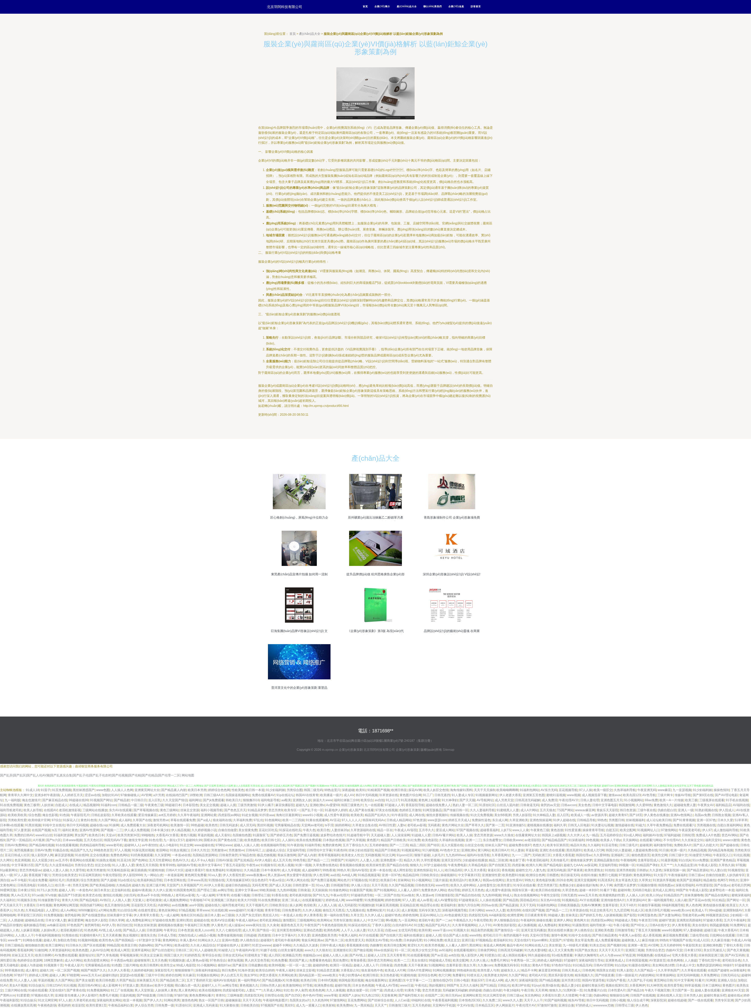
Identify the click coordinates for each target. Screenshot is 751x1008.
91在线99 (81, 855)
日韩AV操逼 (224, 860)
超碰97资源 (667, 920)
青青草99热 (167, 865)
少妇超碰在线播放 (474, 860)
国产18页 (635, 815)
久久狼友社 (323, 950)
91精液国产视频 (378, 790)
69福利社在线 (420, 1000)
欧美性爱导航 (673, 985)
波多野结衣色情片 (332, 835)
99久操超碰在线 (539, 955)
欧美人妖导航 (32, 810)
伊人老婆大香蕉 (510, 795)
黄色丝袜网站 (167, 910)
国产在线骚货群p (93, 915)
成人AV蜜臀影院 (445, 900)
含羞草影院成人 (648, 860)
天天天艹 (381, 1005)
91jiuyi (536, 985)
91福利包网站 (529, 790)
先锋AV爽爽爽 (591, 905)
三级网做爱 (235, 995)
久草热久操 (726, 865)
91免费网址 (738, 925)
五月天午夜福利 (735, 920)
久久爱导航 (77, 870)
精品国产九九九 (81, 850)
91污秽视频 (430, 850)
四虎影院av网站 (229, 815)
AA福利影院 (497, 915)
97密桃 (568, 940)
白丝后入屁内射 (508, 805)
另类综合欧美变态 (64, 875)
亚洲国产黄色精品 (722, 860)
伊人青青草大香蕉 (146, 915)
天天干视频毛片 (257, 905)
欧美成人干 (699, 910)
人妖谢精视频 (612, 915)
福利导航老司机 (11, 810)
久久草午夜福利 (188, 815)
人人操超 (691, 960)
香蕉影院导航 (415, 805)
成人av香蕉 (425, 900)
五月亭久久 (426, 830)
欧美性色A (106, 940)
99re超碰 (715, 910)
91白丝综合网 (127, 910)
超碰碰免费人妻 (685, 805)
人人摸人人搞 (327, 905)
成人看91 (31, 970)
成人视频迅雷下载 (594, 795)
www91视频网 (672, 930)
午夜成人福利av (247, 920)
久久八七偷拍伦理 (228, 930)
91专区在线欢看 (524, 885)
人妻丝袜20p (340, 830)
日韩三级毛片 (628, 845)
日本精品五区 (484, 1005)
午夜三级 (585, 995)
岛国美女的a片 (299, 1000)
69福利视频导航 (673, 905)
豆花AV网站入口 (431, 915)
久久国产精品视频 (401, 885)
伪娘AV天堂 (674, 950)
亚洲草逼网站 (140, 950)
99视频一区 (627, 865)
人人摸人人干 (24, 935)
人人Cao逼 (402, 1000)
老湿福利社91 (502, 940)
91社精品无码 (582, 965)
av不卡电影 (19, 880)
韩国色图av (666, 885)
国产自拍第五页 (499, 865)
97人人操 (585, 790)
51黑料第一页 (572, 990)
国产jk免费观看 (213, 800)
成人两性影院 (402, 870)
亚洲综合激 (566, 1005)
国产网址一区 (736, 900)
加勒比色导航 (66, 940)
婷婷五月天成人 (459, 820)
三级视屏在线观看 (711, 800)
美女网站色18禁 (663, 965)
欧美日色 (323, 830)
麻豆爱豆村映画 (549, 970)
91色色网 (90, 930)
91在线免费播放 (269, 900)
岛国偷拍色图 (241, 835)
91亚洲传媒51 (516, 825)
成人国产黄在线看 (361, 810)
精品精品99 (410, 875)
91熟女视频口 (179, 850)
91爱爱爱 (23, 995)
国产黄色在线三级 (230, 840)
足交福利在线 (120, 890)
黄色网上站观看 (429, 800)
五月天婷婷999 (670, 945)
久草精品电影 (477, 865)
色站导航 (454, 890)
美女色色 (584, 805)
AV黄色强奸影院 (504, 925)
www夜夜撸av (256, 875)
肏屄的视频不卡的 (515, 935)
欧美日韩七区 (270, 840)
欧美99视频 (277, 965)
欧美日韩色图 (105, 980)
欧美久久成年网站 (462, 885)
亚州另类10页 (570, 980)
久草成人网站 (272, 990)
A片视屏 (39, 840)
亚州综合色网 (427, 975)
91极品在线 (61, 850)
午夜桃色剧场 (47, 1005)
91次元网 (388, 855)
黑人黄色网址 (187, 990)
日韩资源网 (154, 930)
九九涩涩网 (621, 910)
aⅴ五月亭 (61, 860)
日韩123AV (54, 985)
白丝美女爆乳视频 (290, 950)
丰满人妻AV (188, 940)
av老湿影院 (532, 840)
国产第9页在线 (703, 795)
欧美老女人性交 (352, 855)
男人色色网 (693, 905)
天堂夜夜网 (389, 995)
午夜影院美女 (692, 945)
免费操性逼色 (481, 820)
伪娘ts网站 (145, 945)
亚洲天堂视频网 (585, 880)
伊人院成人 (727, 810)
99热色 (602, 820)
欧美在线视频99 (210, 990)
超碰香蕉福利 (489, 830)
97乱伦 (258, 820)
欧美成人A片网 (395, 970)
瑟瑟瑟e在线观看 (132, 975)
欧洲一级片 (678, 850)
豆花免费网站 (357, 1000)
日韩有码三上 (255, 850)
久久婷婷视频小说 (203, 830)
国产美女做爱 (84, 980)
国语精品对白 (529, 900)
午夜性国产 (312, 925)
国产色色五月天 (235, 810)
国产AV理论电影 (726, 795)
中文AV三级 (375, 920)
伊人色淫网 (321, 875)
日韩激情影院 (444, 895)
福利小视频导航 (212, 810)
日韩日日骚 (165, 995)
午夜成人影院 (707, 865)
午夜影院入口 (722, 855)
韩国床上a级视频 (554, 835)
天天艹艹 (666, 865)
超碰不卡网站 (282, 945)
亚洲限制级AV (733, 910)
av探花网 (590, 865)
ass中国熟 (196, 905)
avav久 (309, 950)
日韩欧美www (513, 840)
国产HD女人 (639, 925)
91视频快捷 (366, 905)
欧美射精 (328, 1005)
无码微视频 (373, 855)
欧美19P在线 (521, 985)
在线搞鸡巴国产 (177, 795)
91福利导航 (313, 845)
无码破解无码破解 (454, 990)
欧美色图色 (252, 840)
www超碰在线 (204, 845)
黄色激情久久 (663, 805)
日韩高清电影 (26, 885)
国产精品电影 (552, 865)
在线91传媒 (589, 875)
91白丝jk (685, 860)
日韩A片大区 (175, 870)
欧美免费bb (345, 1005)
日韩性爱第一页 (303, 885)
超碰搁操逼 (233, 1000)
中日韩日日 (139, 800)
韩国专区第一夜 (523, 890)
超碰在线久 (213, 905)
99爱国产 (337, 860)
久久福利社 (8, 900)
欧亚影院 (78, 1005)
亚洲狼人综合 (727, 980)
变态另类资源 (483, 835)
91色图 (116, 965)
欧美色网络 (675, 960)
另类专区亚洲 (724, 1000)
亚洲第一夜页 (637, 945)
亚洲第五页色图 (534, 795)
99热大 (529, 880)
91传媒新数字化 (49, 900)
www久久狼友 (504, 835)
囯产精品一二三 (318, 860)
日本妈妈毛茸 (412, 940)
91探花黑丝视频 (143, 850)
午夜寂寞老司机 (690, 830)
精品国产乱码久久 (377, 815)
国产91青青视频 (684, 820)
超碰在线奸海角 (587, 885)
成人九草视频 (290, 870)
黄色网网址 (170, 940)
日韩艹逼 (376, 990)
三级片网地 (130, 965)
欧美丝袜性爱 (375, 865)
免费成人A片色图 (708, 835)
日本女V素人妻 (55, 920)
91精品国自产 (673, 895)
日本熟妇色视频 (334, 840)
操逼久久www (322, 800)
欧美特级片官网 (39, 820)
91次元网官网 (47, 1000)
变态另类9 (275, 810)
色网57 (722, 880)
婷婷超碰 (475, 990)
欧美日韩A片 (500, 850)
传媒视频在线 (459, 815)
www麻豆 (664, 790)
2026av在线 (489, 905)
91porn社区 (405, 855)
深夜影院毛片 (164, 970)
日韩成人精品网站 (398, 820)
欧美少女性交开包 (424, 950)
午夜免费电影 (457, 865)
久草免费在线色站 (325, 865)
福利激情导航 (663, 845)
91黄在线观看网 (317, 820)
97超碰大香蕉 (712, 920)
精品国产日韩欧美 (393, 840)
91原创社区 (487, 805)
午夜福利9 (527, 920)
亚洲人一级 (686, 810)
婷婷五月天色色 (473, 890)
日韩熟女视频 (721, 815)
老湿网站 (162, 850)
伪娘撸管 (376, 945)
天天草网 (541, 990)
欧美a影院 (181, 945)
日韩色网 (588, 970)
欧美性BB (514, 910)
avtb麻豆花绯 (56, 925)
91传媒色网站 (338, 890)
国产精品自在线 (397, 865)
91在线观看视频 (67, 845)
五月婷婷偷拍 (378, 845)
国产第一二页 (495, 825)
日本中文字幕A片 (284, 935)
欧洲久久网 (534, 865)
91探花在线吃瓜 (290, 830)
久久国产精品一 (645, 970)
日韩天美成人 (571, 970)
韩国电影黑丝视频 (351, 980)
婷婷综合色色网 (219, 790)
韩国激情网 (626, 805)
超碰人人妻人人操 (55, 870)
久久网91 (6, 860)
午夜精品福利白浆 (120, 1005)
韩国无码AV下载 (115, 840)
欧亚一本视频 (132, 1000)
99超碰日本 (173, 805)
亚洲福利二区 (620, 855)
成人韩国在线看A (514, 955)
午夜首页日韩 (648, 920)
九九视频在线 (355, 910)
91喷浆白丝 (493, 955)
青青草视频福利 (329, 855)
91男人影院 (625, 970)
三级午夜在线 (646, 810)
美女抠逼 (555, 945)
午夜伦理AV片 (569, 800)
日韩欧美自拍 (249, 1005)
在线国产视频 (41, 830)
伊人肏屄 (301, 990)
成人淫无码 (247, 825)
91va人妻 (214, 875)
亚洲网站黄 (208, 815)
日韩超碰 (250, 935)
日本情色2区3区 (470, 1000)
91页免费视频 (61, 790)
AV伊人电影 (262, 860)
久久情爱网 (570, 995)
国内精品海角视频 (720, 850)
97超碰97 (570, 960)
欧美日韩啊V (44, 955)
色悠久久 (539, 845)
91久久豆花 (375, 930)
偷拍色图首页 (640, 855)
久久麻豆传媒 (720, 940)
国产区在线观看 (94, 945)
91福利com (109, 805)
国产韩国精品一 (126, 940)
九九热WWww (455, 855)
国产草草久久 (474, 825)
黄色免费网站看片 (201, 995)
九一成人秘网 (205, 895)
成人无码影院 (347, 905)
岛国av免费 (702, 815)
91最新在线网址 (639, 965)
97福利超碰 (672, 835)
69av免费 (651, 800)
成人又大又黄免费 (560, 950)
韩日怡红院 (124, 925)
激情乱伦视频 (112, 895)
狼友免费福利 (215, 870)
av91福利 (445, 950)
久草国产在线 (142, 820)
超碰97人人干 (211, 985)
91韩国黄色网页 (184, 890)
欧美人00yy (654, 895)
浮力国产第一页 (682, 990)
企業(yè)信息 (456, 6)
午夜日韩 (527, 990)
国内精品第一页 (310, 975)
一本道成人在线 (291, 915)
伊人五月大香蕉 (475, 870)
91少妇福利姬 (275, 790)
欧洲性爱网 (515, 915)
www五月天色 (588, 895)
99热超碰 (197, 825)
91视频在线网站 (208, 975)
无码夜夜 (434, 825)
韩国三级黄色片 (352, 805)
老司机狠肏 (154, 900)
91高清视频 (409, 800)
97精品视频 (187, 910)
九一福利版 (12, 800)
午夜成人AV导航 (387, 985)
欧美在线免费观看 (308, 840)
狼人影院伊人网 (42, 855)
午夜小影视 (621, 925)
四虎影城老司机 (233, 990)
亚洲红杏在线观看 (552, 850)
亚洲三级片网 (155, 885)
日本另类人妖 (692, 995)
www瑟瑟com (437, 820)
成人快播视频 (526, 925)
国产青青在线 (75, 990)
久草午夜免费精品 (659, 825)
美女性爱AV (514, 880)
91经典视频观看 (142, 855)
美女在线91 (700, 925)
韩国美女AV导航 (377, 940)
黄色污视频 (188, 835)
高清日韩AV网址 (89, 985)
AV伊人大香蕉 (214, 885)
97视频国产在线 (680, 940)
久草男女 (645, 880)
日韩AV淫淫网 (603, 965)
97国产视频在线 (467, 830)
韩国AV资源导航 (593, 980)
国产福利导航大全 (410, 995)
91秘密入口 (226, 950)
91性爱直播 (573, 830)
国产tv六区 (53, 840)
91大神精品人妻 (544, 815)
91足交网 (186, 845)
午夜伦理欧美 (482, 920)
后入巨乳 (154, 800)
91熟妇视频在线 (706, 810)
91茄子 (45, 790)
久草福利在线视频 (451, 840)
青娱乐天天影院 (607, 810)
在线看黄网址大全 (527, 835)
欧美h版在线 (551, 985)
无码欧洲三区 (541, 855)
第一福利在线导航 (336, 915)
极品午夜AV (515, 945)
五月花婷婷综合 (611, 835)
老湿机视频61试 (71, 930)
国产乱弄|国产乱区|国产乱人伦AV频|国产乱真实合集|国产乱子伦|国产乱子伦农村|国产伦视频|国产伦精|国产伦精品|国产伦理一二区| (90, 775)
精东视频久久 (584, 975)
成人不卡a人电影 (202, 860)
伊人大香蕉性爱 (234, 875)
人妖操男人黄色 (166, 990)
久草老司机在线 (84, 1000)
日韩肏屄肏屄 (228, 855)
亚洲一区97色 (706, 820)
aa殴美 (286, 800)
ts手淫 (329, 825)
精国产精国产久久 (93, 970)
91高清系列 (606, 880)
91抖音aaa (266, 815)
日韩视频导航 (340, 885)
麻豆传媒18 (650, 940)
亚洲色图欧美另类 (324, 935)
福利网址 (195, 800)
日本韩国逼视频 (637, 960)
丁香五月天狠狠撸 (647, 930)
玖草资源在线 (388, 795)
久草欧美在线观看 (124, 815)
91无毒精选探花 (118, 870)
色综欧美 (310, 905)
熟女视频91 (131, 935)
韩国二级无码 (313, 790)
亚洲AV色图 (230, 940)
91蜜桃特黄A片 (90, 935)
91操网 (114, 825)
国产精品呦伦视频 (41, 845)
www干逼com (442, 930)
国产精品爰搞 (508, 905)
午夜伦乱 (421, 985)
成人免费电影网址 (138, 920)
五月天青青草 (396, 955)
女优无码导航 (407, 930)
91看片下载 (608, 890)
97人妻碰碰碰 (692, 930)
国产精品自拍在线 (467, 895)
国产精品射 (121, 800)
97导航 (308, 985)
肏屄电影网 (72, 915)
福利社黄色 (70, 830)
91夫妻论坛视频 (602, 825)
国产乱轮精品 (243, 860)
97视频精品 (484, 940)
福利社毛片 (57, 880)
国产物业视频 (362, 950)
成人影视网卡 (111, 985)
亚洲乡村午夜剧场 (46, 795)
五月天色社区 (93, 840)
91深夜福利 (576, 840)
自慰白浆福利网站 (729, 825)
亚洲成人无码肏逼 (205, 1005)
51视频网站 (437, 965)
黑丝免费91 (341, 960)
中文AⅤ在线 (465, 1005)
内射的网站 (647, 975)
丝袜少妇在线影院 (360, 850)
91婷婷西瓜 (192, 955)
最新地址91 (87, 955)
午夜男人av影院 (630, 935)
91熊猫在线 (216, 880)
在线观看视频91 (465, 950)
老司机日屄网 (740, 885)
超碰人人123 (376, 955)
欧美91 (361, 790)
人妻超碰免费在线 (645, 850)
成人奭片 (511, 980)
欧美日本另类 (197, 790)
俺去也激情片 (31, 800)
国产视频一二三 (112, 830)
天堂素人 (138, 900)
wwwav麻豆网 (585, 810)
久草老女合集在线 (364, 825)
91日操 (664, 850)
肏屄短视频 (235, 960)
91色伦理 (155, 840)
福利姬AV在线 (653, 835)
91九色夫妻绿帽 (535, 950)
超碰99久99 (194, 840)
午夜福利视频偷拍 (47, 935)
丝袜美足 (572, 915)
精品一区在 (385, 830)
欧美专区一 (292, 810)
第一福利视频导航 (660, 900)
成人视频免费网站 (175, 900)
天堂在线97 (522, 940)
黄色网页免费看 (196, 875)
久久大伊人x (575, 835)
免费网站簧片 (376, 910)
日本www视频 (72, 840)
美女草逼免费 (584, 940)
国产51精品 (488, 985)
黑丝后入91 (270, 915)
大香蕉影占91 (350, 970)
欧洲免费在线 (323, 985)
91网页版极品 (432, 810)
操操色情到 (721, 790)
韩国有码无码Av (373, 820)
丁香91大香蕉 (732, 945)
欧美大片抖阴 (247, 900)
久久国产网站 (107, 820)
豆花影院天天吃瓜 (143, 905)
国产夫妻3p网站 (669, 915)
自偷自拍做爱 (227, 830)
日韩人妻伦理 (589, 800)
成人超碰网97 (311, 870)
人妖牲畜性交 (486, 885)
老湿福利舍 (448, 905)
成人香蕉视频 (651, 935)
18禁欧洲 (195, 795)
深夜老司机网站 (158, 825)
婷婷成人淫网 (38, 975)
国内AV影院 (359, 870)
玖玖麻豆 (189, 975)
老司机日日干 (492, 935)
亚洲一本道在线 (381, 870)
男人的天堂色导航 (257, 960)
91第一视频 (303, 865)
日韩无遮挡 (442, 795)
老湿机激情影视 (70, 810)
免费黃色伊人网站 (433, 890)
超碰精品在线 (34, 920)
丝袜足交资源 (189, 810)
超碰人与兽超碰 (31, 965)
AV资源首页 (657, 960)
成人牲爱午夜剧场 (497, 890)
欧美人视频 (286, 865)
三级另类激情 (246, 805)
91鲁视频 (292, 980)
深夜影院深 (658, 1000)
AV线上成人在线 (110, 930)
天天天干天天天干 (611, 950)
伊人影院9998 (132, 875)
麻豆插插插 (139, 870)
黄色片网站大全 (453, 825)
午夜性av (252, 865)
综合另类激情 (89, 880)
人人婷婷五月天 (72, 795)
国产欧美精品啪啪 (102, 885)
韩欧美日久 (233, 800)
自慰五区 (612, 830)
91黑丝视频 (33, 825)
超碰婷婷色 (320, 965)
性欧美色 (238, 790)
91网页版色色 (647, 915)
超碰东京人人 (510, 970)
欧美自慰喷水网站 (96, 960)
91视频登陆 (736, 870)
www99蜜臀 (354, 900)
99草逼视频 (693, 985)
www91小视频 (312, 815)
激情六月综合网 (469, 905)
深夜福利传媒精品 (207, 970)
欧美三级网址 (54, 945)
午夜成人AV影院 (405, 830)
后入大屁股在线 (452, 845)
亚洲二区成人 (291, 900)
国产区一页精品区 (18, 840)
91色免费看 (279, 960)
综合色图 (34, 815)
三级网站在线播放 (94, 810)
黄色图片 (373, 840)
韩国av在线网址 (494, 880)
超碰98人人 (132, 845)
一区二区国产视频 (66, 970)
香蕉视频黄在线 (357, 945)
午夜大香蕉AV (728, 930)
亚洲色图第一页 (391, 860)
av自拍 (379, 800)
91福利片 (351, 860)
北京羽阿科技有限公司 (284, 7)
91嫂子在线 (268, 950)
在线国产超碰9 (718, 970)
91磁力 (640, 825)
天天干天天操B (484, 790)
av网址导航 (225, 890)
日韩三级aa (515, 995)
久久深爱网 (162, 855)
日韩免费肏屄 (291, 910)
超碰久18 (46, 970)
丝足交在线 (102, 865)
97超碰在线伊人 (228, 945)
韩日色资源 (628, 810)
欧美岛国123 (632, 795)
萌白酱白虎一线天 (187, 985)
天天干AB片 (628, 905)
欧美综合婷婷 (265, 970)
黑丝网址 (475, 945)
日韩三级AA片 (214, 795)
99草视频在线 (14, 970)
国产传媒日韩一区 (455, 810)
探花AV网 (415, 790)
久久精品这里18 (685, 865)
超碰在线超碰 (677, 1000)
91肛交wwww (261, 945)
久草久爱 (304, 935)
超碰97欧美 (343, 985)
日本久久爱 (725, 820)
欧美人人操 (464, 835)
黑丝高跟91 (574, 850)
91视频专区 (269, 865)
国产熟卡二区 (334, 940)
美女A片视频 (18, 985)
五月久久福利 (469, 985)
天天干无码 (527, 905)
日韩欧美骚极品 (568, 905)
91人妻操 (517, 850)
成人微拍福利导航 (725, 830)
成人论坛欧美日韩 (658, 820)
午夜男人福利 (347, 935)
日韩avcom (569, 805)
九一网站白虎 (153, 875)
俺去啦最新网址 (376, 980)
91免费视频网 (374, 900)
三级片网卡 (665, 795)
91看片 (700, 980)
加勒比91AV (110, 795)
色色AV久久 (180, 860)
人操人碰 (680, 900)
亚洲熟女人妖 (302, 800)
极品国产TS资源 (69, 895)
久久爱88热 (644, 805)
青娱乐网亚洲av (312, 940)
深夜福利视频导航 (454, 910)
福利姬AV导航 (187, 865)
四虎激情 (264, 935)
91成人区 (393, 910)
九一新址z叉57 (173, 840)
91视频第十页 (53, 965)
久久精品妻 (252, 870)
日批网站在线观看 (722, 935)
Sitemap (448, 749)
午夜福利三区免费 (196, 925)
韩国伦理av (584, 855)
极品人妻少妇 (570, 985)
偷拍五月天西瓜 (334, 910)
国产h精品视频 (549, 980)
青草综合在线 (211, 955)
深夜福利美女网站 (109, 1000)
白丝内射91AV (402, 925)
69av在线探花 (383, 950)
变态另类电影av (30, 870)
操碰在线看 (544, 920)
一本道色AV (84, 890)
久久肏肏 (273, 925)
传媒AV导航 (683, 795)
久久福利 (594, 845)
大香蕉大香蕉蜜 (563, 855)
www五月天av (91, 975)
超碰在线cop (99, 825)
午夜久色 (309, 830)
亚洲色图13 (397, 980)
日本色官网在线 (175, 880)
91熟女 (526, 965)
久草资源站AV (636, 900)
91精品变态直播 (328, 970)
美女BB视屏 (502, 815)
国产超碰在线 (729, 845)
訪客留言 (476, 6)
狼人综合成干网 (638, 1000)
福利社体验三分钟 (346, 800)
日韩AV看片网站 (443, 835)
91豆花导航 (610, 845)
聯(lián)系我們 (432, 6)
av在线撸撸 (180, 905)
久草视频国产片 (191, 885)
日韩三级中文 (678, 855)
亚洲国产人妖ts (349, 995)
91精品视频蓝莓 (369, 875)
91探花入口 (71, 820)
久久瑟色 (655, 870)
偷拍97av (224, 965)
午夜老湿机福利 (537, 860)
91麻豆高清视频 (387, 905)
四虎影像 (518, 865)
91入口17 (392, 800)
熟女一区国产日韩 (211, 1000)
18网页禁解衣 (53, 960)
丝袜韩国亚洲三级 (710, 955)
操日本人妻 (212, 915)
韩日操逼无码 (570, 875)
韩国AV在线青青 (307, 795)
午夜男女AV (705, 805)
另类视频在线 (706, 825)
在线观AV (50, 810)
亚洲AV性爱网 (89, 830)
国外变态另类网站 (380, 960)
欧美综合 (367, 800)
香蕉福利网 (25, 950)
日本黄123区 (26, 890)
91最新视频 (669, 860)
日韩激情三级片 (400, 1005)
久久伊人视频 (311, 910)
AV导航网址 (485, 800)
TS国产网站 (565, 810)
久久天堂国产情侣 (174, 800)
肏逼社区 (494, 870)
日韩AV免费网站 (16, 845)
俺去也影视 (50, 815)
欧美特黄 (425, 930)
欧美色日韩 (308, 980)
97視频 (741, 865)
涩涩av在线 (92, 795)
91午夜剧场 (295, 845)
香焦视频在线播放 (352, 865)
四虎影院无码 (478, 915)
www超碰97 (237, 910)
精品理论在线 (429, 905)
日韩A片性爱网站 (419, 970)
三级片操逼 (440, 880)
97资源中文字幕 (150, 940)
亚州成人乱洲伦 (663, 890)
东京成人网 (500, 820)
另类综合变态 (84, 865)
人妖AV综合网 (99, 950)
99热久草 (343, 870)
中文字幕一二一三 (418, 980)
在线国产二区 (434, 995)
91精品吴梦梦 (257, 810)
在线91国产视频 (533, 910)
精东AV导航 (576, 1000)
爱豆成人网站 (445, 830)
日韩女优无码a (232, 955)
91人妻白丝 (718, 870)
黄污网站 (484, 850)
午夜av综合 (277, 880)
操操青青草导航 (593, 830)
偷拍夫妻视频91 (437, 815)
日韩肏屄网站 (486, 950)
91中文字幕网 (683, 980)
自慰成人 (61, 805)
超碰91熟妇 (110, 975)
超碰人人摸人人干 (365, 965)
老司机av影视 (416, 825)
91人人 (439, 870)
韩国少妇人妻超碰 (618, 850)
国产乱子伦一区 (312, 810)
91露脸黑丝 (580, 925)
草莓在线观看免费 (182, 820)
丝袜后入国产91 (496, 845)
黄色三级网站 (169, 810)
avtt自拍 (454, 955)
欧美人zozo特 (204, 930)
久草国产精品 (125, 980)
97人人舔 (20, 875)
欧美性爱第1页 (96, 1005)
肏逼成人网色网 (494, 945)
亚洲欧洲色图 (712, 945)
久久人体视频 (335, 990)
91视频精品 (570, 900)
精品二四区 (418, 845)
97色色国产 (75, 925)
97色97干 (20, 975)
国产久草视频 (355, 840)
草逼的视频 (205, 835)
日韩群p (642, 870)
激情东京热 (148, 935)
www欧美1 (329, 975)
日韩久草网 (116, 920)
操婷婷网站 (343, 825)
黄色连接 (557, 830)
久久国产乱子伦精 (639, 980)
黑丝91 (289, 1005)
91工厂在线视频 (122, 990)
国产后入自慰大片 (705, 845)
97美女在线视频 (386, 810)
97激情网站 (669, 830)
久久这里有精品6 (61, 865)
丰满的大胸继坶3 (586, 955)
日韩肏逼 (304, 890)
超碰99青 (624, 890)
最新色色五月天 (292, 925)
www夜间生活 (255, 925)
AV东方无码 (549, 790)
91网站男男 (172, 1000)
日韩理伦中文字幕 (319, 850)
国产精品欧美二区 (172, 980)
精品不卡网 (529, 970)
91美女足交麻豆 (151, 955)
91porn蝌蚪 (540, 940)
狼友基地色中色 (372, 970)
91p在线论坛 (285, 795)
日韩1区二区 (184, 950)
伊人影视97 (90, 995)
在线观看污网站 (651, 840)
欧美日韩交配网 (395, 945)
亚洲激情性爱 (491, 875)
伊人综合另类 (144, 1005)
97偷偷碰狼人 (130, 795)
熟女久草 (469, 965)
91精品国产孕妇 (647, 865)
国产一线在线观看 (700, 1000)
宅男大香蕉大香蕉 (684, 955)
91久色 (19, 910)
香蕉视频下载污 (39, 875)
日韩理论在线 (274, 995)
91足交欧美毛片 (601, 910)
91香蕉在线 (280, 895)
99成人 (507, 895)
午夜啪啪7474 (199, 900)
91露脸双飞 (261, 835)
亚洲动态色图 (312, 930)
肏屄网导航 (92, 925)
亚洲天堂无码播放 (533, 930)
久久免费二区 (491, 1000)
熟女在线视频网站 (526, 895)
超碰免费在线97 (520, 845)
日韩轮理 (688, 835)
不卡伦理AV (671, 840)
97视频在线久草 (42, 995)
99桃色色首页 (103, 850)
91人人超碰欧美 (205, 950)
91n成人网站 (632, 835)
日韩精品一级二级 (130, 805)
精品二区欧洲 (498, 860)
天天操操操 (319, 890)
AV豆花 (335, 820)
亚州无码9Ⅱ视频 (688, 975)
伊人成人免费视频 (136, 830)
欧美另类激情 (96, 870)
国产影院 (629, 915)
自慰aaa (391, 930)
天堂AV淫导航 (540, 935)
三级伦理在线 (698, 935)
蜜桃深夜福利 (740, 895)
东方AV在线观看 (120, 810)
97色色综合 (218, 960)
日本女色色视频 (363, 985)
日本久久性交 (200, 850)
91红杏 (288, 990)
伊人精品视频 (180, 830)
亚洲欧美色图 (604, 930)
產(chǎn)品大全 (407, 6)
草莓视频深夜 (129, 955)
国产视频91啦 (616, 945)
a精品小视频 (207, 935)
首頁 (365, 6)
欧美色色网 (317, 990)
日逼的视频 (127, 995)
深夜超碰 (348, 790)
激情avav (614, 795)
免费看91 (458, 975)
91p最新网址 (9, 870)
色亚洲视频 (22, 860)
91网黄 (711, 980)
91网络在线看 (32, 940)
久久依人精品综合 (202, 945)
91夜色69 (340, 850)
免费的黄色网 (331, 845)
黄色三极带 (32, 805)
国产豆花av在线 (699, 900)
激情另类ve (161, 820)
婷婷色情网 (393, 900)
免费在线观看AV (263, 795)
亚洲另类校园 (625, 870)
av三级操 (228, 915)
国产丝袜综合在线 (380, 1000)
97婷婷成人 (584, 1005)
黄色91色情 (89, 820)
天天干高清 (379, 885)
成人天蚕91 (223, 835)
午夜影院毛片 (80, 815)
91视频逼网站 (411, 850)
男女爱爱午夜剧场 (299, 875)
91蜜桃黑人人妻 (508, 810)
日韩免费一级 (164, 1005)
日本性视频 (44, 905)
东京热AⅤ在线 (550, 900)
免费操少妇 (567, 885)
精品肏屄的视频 (482, 930)
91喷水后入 (475, 975)
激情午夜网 (559, 935)
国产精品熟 (510, 900)
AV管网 (146, 795)
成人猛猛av (236, 925)
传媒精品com (312, 955)
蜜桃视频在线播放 (539, 825)
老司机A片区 (538, 975)
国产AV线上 (357, 955)
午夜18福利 (511, 990)
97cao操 (38, 895)
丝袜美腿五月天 (147, 980)
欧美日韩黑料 (149, 965)
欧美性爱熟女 (594, 870)
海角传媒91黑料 (461, 790)
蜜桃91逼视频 (555, 795)
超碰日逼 (710, 930)
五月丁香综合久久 (355, 845)
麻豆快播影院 (284, 805)
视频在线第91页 (616, 985)
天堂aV (111, 835)
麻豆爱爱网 (76, 920)
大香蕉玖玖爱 (551, 995)
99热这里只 (332, 790)
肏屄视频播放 (23, 850)
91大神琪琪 (655, 985)
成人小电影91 (168, 845)
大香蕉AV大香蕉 (167, 835)
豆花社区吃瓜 (268, 830)
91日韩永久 (74, 945)
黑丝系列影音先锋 (560, 975)
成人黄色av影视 (197, 960)
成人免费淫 (549, 800)
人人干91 (485, 925)
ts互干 (56, 830)
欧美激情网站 (292, 985)
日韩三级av (696, 875)
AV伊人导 (108, 925)
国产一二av (444, 920)
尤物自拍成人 (187, 935)
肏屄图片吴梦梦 (625, 885)
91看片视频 (255, 910)
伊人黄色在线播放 (656, 815)
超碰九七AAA (573, 865)
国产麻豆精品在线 (54, 800)
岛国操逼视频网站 (237, 795)
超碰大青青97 (618, 815)
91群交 (374, 880)
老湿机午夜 (426, 920)
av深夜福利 (738, 970)
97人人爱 (408, 900)
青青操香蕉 (358, 960)
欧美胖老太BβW (495, 975)
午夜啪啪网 (628, 860)
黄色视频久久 (249, 985)
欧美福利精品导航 (149, 880)
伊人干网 (606, 885)
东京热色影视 (389, 975)
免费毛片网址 (499, 960)
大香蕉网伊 (637, 985)
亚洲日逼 (468, 940)
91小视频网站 (633, 800)
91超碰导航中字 (358, 835)
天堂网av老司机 (312, 825)
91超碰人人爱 (421, 835)
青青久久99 (70, 900)
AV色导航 (649, 795)
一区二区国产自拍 (387, 895)
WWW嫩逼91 (87, 910)
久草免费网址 (710, 975)
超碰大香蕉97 (194, 870)
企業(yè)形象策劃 (351, 749)
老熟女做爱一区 (357, 990)
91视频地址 (234, 870)
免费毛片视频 (108, 995)
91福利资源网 (63, 835)
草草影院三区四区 (29, 915)
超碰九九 (302, 805)
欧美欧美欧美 (17, 815)
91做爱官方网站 (700, 855)
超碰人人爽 (57, 975)
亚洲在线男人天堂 (669, 995)
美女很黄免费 (247, 830)
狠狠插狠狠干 (184, 970)
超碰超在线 (201, 920)
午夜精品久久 (462, 920)
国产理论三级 (206, 890)
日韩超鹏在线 (257, 965)
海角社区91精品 (192, 915)
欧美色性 (211, 825)
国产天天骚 (467, 800)
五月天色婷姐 (421, 1005)
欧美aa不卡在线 (148, 895)
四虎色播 (400, 965)
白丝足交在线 (474, 845)
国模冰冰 (210, 840)
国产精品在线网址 (717, 895)
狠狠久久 (416, 865)
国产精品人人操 (134, 930)
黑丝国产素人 (298, 960)
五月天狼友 (547, 810)
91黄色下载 (412, 990)
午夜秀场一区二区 (523, 960)
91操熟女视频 (105, 860)
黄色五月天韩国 (147, 865)
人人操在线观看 (490, 900)
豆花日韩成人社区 (17, 855)
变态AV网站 (729, 835)
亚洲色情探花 (422, 870)
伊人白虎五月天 (232, 975)
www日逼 (406, 985)
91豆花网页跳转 (90, 875)
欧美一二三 (402, 960)
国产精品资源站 (698, 870)
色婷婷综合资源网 (29, 960)
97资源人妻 (131, 985)
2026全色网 (564, 880)
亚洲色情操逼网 (541, 820)
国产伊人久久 (153, 1000)
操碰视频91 (448, 875)
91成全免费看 (38, 880)
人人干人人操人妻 (353, 930)
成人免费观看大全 (133, 825)
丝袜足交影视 (305, 970)
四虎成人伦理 (393, 990)
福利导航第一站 (601, 925)
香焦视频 (508, 870)
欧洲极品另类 (291, 955)
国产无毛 (41, 865)
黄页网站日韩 (663, 980)
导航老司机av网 (693, 915)
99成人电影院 (185, 965)
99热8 (663, 940)
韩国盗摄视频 (719, 925)
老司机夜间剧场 (300, 895)
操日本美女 (102, 890)
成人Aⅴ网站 (68, 910)
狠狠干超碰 (422, 855)
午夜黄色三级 (154, 805)
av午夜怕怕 (150, 845)
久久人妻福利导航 (482, 810)
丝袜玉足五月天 (23, 955)
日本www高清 (197, 880)
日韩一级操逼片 (626, 975)
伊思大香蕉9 (268, 975)
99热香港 (328, 870)
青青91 (220, 995)
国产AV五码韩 (735, 955)
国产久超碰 (108, 880)
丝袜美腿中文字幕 (119, 915)
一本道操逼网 (173, 875)
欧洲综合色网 (535, 875)
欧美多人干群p (610, 840)
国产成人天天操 (280, 885)
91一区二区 (403, 950)
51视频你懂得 (647, 885)
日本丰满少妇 (160, 830)
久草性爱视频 (430, 860)
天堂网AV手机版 (443, 1005)
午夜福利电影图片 (275, 1000)
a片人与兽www (610, 955)
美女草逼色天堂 (626, 880)
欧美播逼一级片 (331, 795)
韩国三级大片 (173, 955)
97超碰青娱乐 (468, 900)
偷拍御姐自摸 (34, 945)
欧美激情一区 (180, 825)
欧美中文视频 (164, 985)
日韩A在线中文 (659, 925)
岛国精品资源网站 (204, 855)
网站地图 (188, 775)
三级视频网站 (306, 920)
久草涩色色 (570, 890)
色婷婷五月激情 (410, 810)
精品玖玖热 (578, 845)
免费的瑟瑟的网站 (708, 965)
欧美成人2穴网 (594, 850)
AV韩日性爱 (387, 825)
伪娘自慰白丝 (667, 810)
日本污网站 (476, 910)
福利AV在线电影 (224, 980)
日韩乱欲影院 (100, 815)
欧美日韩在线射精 (548, 890)
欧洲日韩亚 (399, 790)
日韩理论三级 (260, 895)
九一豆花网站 (407, 920)
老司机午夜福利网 (287, 940)
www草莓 (330, 995)
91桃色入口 (46, 885)
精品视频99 (91, 805)
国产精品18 (635, 990)
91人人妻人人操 (25, 980)
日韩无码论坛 (730, 975)
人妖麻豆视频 (29, 930)
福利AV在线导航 (478, 855)
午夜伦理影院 (111, 875)
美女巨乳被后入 (714, 950)
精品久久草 (411, 860)
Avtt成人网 (349, 875)
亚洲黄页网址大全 (147, 790)
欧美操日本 (388, 880)
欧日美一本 (63, 885)
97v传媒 (51, 895)
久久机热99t (320, 1000)
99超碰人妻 (556, 915)
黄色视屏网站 (642, 875)
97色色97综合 (561, 965)
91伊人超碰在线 (564, 820)
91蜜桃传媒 (156, 870)
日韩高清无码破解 (527, 800)
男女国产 (81, 835)
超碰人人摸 (228, 805)
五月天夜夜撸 (111, 935)
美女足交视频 (209, 805)
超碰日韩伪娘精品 (237, 885)
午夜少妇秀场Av (350, 975)
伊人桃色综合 (583, 930)
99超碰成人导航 (626, 920)
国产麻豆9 (239, 965)
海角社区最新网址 (288, 815)
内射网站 (164, 905)
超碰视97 (266, 940)
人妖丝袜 (47, 805)
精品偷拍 (709, 880)
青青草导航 (272, 910)
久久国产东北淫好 (248, 915)
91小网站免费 (433, 940)
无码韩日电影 (641, 890)
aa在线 (335, 875)
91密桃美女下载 (255, 955)
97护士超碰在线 (435, 865)
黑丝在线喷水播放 (560, 930)
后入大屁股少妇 (43, 860)
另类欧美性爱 (17, 820)
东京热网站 (532, 995)
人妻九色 (539, 870)
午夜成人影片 (74, 965)
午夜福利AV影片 (247, 950)
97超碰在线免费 (163, 920)
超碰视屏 (646, 845)
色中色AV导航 (312, 995)
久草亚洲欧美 (518, 820)
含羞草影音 (610, 905)
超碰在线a (735, 995)
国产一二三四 (399, 845)
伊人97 (707, 830)
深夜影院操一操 (674, 870)
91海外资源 (246, 970)
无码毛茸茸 (260, 885)
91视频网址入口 (648, 830)
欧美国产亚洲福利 (689, 880)
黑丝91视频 (265, 825)
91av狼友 (407, 895)
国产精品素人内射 (173, 790)
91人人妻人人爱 (123, 865)
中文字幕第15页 (22, 865)
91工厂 (428, 795)
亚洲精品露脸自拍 (606, 860)
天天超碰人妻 (380, 835)
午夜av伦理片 (339, 895)
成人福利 (125, 820)
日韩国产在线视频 (642, 995)
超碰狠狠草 (142, 960)
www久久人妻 (495, 910)
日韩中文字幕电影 (604, 805)
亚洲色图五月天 (612, 800)
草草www (203, 910)
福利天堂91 (713, 840)
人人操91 (288, 840)
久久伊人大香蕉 (118, 970)
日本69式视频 (327, 980)
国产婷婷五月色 (281, 835)
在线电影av (662, 955)
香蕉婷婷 (64, 1005)
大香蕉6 (29, 905)
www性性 (442, 885)
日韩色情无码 (424, 885)
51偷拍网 (40, 950)
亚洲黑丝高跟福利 (689, 920)
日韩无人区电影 (579, 825)
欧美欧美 (357, 815)
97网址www (224, 845)
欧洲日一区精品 (341, 965)
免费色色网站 (119, 855)
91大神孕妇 (450, 800)
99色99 (5, 955)
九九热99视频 (286, 890)
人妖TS (505, 830)
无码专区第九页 (429, 910)
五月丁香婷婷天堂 (199, 980)
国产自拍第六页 (391, 935)
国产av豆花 (439, 955)
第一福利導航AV (249, 980)
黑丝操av (146, 985)
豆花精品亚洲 (409, 905)
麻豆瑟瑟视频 (64, 855)
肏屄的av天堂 (550, 805)
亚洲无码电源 (556, 870)
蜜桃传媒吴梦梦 (581, 860)
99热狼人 (167, 895)
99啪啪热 (147, 835)
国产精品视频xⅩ (273, 980)
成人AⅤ (349, 795)
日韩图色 (552, 875)
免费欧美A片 (683, 845)
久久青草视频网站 (464, 925)
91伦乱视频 (741, 855)
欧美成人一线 (580, 815)
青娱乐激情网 (286, 855)
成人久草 (248, 930)
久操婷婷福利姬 (142, 970)
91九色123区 (370, 995)
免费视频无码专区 (506, 965)
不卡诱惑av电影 (121, 960)
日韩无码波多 (228, 825)
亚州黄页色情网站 (289, 930)
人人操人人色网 (122, 790)
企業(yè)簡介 (382, 6)
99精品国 (113, 945)
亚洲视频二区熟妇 (223, 900)
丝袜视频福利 (635, 820)
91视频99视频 (87, 940)
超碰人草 (49, 940)
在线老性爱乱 (147, 910)
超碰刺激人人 (631, 940)
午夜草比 (170, 930)
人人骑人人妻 (121, 900)
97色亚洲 (628, 955)
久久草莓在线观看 (693, 970)
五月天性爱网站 (160, 860)
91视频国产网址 (101, 800)
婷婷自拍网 (173, 975)
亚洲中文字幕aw (246, 890)
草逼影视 (532, 850)
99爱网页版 (8, 890)
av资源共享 (599, 815)
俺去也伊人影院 (96, 920)
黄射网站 (564, 925)
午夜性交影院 (550, 895)
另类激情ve (219, 850)
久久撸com (485, 965)
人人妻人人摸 (369, 860)
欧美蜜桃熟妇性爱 (611, 895)
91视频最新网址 (486, 795)
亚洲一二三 (473, 840)
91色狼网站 (273, 820)
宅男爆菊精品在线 (287, 825)
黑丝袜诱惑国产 (84, 790)
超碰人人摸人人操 (335, 955)
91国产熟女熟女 (586, 950)
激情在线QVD (442, 980)
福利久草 (560, 825)
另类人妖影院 (522, 815)
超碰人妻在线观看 (707, 990)
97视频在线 (359, 880)
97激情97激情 (547, 1005)
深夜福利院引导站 (591, 960)
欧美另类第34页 (129, 835)
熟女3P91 (251, 975)
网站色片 (343, 880)
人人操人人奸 (635, 895)
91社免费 (413, 840)
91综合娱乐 (37, 985)
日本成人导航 (167, 935)
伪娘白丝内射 (492, 990)
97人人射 (65, 1000)
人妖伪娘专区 (735, 875)
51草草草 (741, 820)
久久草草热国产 (669, 970)
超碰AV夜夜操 (141, 890)
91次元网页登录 (494, 995)
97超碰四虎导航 (362, 895)
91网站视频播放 (444, 970)
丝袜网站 (404, 880)
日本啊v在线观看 (11, 825)
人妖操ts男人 (50, 930)
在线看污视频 (240, 895)
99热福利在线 (466, 970)
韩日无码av (453, 995)
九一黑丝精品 (363, 1005)
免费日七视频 (607, 875)
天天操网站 (630, 840)
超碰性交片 (523, 870)
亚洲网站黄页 (472, 995)
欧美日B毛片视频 (657, 910)
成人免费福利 (547, 925)
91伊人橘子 (266, 805)
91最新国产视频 (361, 890)
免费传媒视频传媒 (229, 935)
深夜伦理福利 (685, 885)
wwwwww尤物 (603, 1005)
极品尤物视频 (266, 855)
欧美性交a (167, 965)
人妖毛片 (437, 855)
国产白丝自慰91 (163, 950)
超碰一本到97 (588, 890)
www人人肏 (520, 830)
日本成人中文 (685, 965)
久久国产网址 (517, 975)
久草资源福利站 (60, 950)
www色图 (103, 790)
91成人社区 (701, 940)
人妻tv (401, 825)
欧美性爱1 (504, 885)
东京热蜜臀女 (492, 840)
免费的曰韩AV (24, 835)
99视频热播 (645, 955)
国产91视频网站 (385, 890)
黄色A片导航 (541, 965)
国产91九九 (321, 895)
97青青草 (222, 895)
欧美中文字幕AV (209, 865)
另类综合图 (294, 790)
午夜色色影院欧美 (334, 925)
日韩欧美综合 (429, 875)
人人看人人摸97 (408, 890)
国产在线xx (722, 885)
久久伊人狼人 (479, 960)
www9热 (475, 935)
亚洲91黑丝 (184, 920)
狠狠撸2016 (251, 800)
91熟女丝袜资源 (145, 925)
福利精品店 (723, 805)
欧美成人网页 (120, 950)
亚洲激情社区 (342, 950)
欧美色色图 (80, 950)
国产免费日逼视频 (306, 835)
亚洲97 (246, 945)
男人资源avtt (276, 875)
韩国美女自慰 (605, 970)
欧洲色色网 (331, 930)
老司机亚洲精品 (270, 920)
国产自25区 (293, 995)
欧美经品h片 (458, 880)
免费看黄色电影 (320, 960)
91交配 (419, 925)
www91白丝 (43, 835)
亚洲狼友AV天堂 (732, 990)
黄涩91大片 (415, 945)
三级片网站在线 (16, 990)
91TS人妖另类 (47, 890)
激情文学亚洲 (137, 840)
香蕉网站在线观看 (82, 860)
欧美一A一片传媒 (671, 800)
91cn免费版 (700, 860)
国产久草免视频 (107, 955)
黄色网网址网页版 (65, 905)
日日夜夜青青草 (535, 915)
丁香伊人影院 (381, 925)
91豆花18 (123, 860)
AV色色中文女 (450, 850)
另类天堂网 (80, 885)
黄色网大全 (581, 920)
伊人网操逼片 (505, 1005)
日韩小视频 (617, 1000)
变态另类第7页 (547, 885)
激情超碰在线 (624, 825)
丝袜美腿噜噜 (694, 895)
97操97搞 (181, 995)
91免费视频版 (53, 915)
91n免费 (396, 940)
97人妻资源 (22, 830)
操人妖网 (295, 905)
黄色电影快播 (545, 880)
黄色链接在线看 (714, 905)
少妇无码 (129, 895)
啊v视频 (391, 920)
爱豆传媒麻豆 (147, 815)
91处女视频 (250, 815)
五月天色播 (159, 960)
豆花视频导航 (568, 790)
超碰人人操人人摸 (246, 845)
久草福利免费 (242, 820)
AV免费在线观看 (65, 955)
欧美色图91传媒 (513, 875)
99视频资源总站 (717, 915)
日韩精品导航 (586, 820)
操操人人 (359, 920)
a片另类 (158, 795)
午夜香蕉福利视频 (444, 1000)
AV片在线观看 (589, 900)
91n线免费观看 (562, 955)
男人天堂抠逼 (144, 990)
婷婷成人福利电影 (549, 960)
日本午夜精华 (270, 870)
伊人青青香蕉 (313, 915)
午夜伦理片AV (526, 1005)
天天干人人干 (533, 1000)
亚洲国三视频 (634, 950)
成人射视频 (409, 910)
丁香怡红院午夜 (709, 960)
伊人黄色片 (219, 925)
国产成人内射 (307, 855)
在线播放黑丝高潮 (23, 1005)
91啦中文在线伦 (54, 825)
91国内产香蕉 (616, 980)
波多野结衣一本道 (721, 890)
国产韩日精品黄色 (604, 935)
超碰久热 (138, 885)
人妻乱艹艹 (254, 990)
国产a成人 (204, 820)
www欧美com (680, 910)
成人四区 (274, 955)
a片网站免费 (107, 910)
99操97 (728, 965)
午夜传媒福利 (677, 875)
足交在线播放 (99, 855)
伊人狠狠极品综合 (506, 920)
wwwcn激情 (731, 840)
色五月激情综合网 (116, 905)
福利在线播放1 (413, 935)
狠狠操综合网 (619, 995)
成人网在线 (417, 815)
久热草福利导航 (625, 790)
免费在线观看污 (684, 825)
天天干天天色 (252, 1000)
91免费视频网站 (98, 990)
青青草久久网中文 (20, 795)
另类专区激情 (342, 920)
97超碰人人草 (394, 805)
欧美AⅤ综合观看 (222, 920)
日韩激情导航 (624, 930)
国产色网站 (139, 860)
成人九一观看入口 (308, 1005)
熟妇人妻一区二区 (465, 805)
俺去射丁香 (517, 860)
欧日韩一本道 (255, 790)
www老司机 (114, 845)
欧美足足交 (452, 940)
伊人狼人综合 (360, 885)
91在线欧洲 (219, 910)
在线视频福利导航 (273, 845)
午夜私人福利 (285, 970)
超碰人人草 (66, 890)
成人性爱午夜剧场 (336, 815)
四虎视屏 (72, 880)
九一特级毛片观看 (575, 945)
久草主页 (356, 915)
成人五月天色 (282, 860)
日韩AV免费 (42, 850)
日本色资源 (185, 930)
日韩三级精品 (14, 945)
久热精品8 (123, 885)
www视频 (573, 795)
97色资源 (419, 820)
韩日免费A (229, 970)
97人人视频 (122, 850)
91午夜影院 (399, 815)
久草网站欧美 (287, 975)
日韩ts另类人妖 (270, 985)
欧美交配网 (628, 830)
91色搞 (64, 815)
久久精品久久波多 (305, 945)
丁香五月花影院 (234, 865)
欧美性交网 (659, 855)
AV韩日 (105, 900)
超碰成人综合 (275, 850)
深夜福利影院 (528, 980)
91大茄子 (660, 875)
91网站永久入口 (209, 940)
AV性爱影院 (704, 885)
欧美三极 (691, 800)
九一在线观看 (374, 805)
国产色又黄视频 (738, 950)
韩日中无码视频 (367, 795)
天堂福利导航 (296, 850)
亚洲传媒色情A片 (613, 900)
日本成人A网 (494, 980)
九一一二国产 (521, 855)
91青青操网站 (665, 975)
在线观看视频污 (313, 900)
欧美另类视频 (434, 945)
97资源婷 (625, 875)
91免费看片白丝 (595, 990)
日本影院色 (190, 805)
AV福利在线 (741, 805)
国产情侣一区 (265, 930)
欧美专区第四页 (558, 845)
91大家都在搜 (229, 1005)
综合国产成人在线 (455, 935)
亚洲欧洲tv (317, 805)
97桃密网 (72, 975)
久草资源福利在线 (363, 830)
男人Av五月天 (20, 895)
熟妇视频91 (437, 985)
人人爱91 (52, 910)
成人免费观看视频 (607, 940)
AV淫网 (653, 945)
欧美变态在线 (92, 895)
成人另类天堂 (504, 800)
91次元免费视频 (481, 815)
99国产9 (681, 890)
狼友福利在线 (222, 820)
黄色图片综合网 (410, 795)
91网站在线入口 (536, 945)
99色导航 (299, 860)
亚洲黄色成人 (614, 960)
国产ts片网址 (164, 945)
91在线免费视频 (11, 805)
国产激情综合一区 (506, 930)
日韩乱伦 (504, 985)
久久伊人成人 (374, 915)
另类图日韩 (616, 820)
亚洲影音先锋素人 (67, 995)
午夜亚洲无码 (646, 790)
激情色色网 (189, 1000)
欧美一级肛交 (603, 790)
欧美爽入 (475, 880)
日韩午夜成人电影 (332, 945)
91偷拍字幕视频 (649, 905)
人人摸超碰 (15, 920)
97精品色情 (247, 855)
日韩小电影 (461, 980)
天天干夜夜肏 (417, 965)
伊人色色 (641, 1005)
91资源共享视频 (664, 880)
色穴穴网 (444, 975)
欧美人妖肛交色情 (435, 790)
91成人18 (32, 790)
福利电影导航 (270, 800)
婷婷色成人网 (335, 900)
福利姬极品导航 (34, 925)
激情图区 (289, 920)
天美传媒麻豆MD (238, 880)
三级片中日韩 (154, 975)
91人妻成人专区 (463, 795)
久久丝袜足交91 (692, 840)
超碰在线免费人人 (438, 805)
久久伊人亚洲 (162, 890)
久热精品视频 (697, 850)
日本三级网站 (711, 985)
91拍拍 (610, 870)
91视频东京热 (26, 900)
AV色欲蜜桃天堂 (455, 915)
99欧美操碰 (267, 890)
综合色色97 (259, 880)
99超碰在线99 (78, 800)
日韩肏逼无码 (529, 805)
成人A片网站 (529, 810)
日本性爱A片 (617, 990)
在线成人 (75, 805)
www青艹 (14, 940)
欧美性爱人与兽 (488, 970)
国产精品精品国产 (554, 840)
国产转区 (433, 845)
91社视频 (69, 985)
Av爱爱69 (333, 805)
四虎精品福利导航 (92, 845)
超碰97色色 (393, 915)
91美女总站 (597, 945)
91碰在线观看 (37, 990)
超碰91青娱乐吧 (593, 985)
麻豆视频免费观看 (675, 935)
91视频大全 (461, 930)
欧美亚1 (732, 905)
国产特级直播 (604, 975)
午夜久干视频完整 (657, 990)
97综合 (56, 820)
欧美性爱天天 (354, 940)
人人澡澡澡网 (400, 835)
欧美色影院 (429, 840)
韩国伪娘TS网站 (91, 905)
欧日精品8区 (454, 870)
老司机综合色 (731, 960)
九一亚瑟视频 (682, 790)
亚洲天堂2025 (451, 860)
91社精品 (718, 900)
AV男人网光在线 (297, 880)
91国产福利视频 (555, 1000)
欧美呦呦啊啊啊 (507, 790)
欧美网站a (324, 920)
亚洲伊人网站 (562, 920)
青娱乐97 (477, 980)
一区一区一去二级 (298, 965)
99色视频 (592, 840)
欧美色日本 (96, 835)
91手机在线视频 (737, 800)
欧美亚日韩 (129, 945)
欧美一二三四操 (293, 820)
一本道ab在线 (181, 855)
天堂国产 (172, 885)
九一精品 (592, 835)
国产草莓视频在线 (145, 810)
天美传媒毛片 (559, 860)
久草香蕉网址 (500, 855)
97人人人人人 (351, 820)
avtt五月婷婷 (167, 815)
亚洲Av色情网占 (681, 815)
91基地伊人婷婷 (336, 810)
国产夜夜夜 (575, 870)
